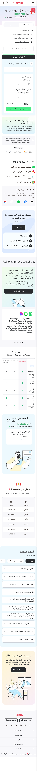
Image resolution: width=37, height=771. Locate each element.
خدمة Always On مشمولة (22, 42)
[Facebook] (30, 725)
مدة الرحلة (25, 77)
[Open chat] (33, 10)
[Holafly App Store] (26, 720)
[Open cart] (7, 2)
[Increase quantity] (8, 97)
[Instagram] (25, 725)
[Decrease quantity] (29, 97)
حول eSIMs (30, 561)
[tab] (26, 25)
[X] (16, 725)
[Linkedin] (12, 725)
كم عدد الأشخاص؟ (22, 90)
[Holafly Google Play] (11, 720)
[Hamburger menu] (33, 3)
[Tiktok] (7, 725)
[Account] (3, 3)
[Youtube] (21, 725)
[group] (18, 569)
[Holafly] (18, 714)
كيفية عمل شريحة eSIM (15, 561)
